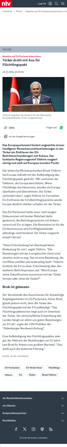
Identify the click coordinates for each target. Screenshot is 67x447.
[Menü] (63, 3)
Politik (19, 11)
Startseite (7, 11)
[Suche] (56, 3)
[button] (33, 98)
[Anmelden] (50, 3)
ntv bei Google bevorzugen (22, 136)
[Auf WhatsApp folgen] (61, 127)
